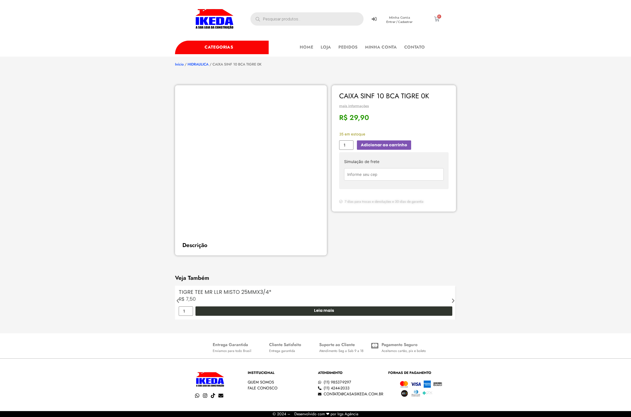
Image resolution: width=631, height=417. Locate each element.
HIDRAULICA (198, 64)
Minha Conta (399, 17)
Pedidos (348, 47)
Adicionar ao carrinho (384, 145)
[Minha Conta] (374, 19)
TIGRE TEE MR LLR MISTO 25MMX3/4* (225, 292)
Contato (414, 47)
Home (306, 47)
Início (179, 64)
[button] (178, 301)
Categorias (219, 47)
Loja (326, 47)
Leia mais (324, 310)
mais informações (354, 106)
